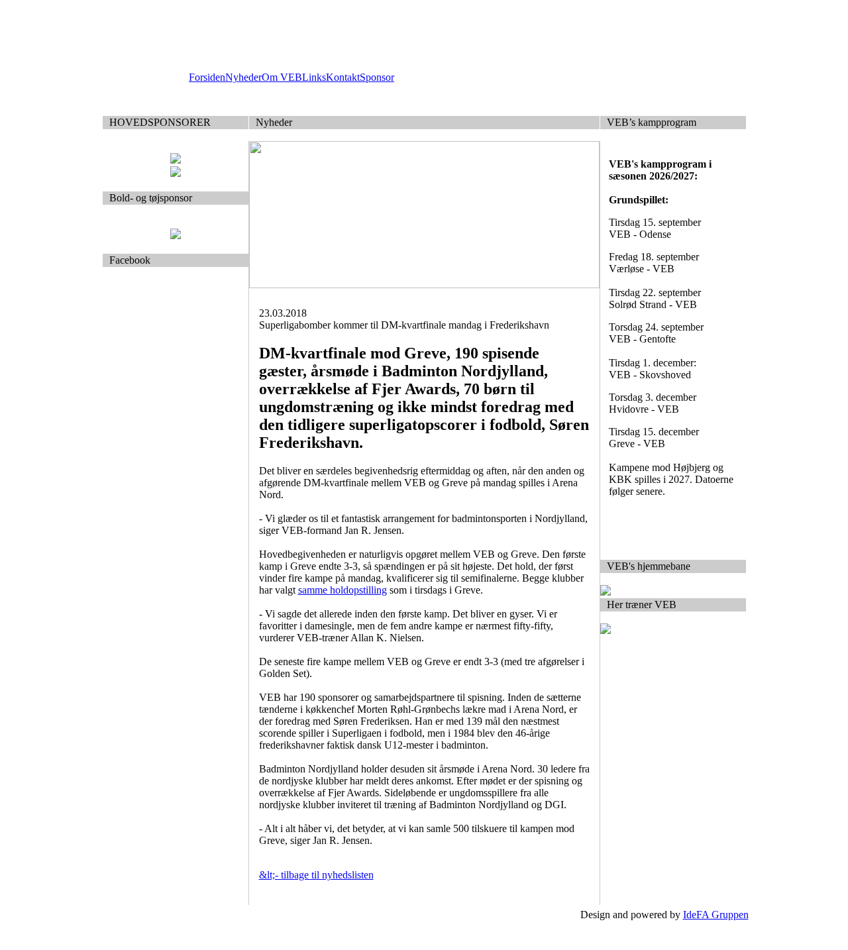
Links (314, 77)
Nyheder (243, 77)
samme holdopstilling (342, 590)
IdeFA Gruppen (716, 914)
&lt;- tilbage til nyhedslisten (316, 874)
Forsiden (207, 77)
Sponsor (377, 77)
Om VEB (282, 77)
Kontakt (343, 77)
